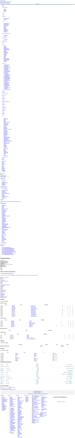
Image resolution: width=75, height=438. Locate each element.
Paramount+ (5, 128)
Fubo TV (27, 397)
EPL (2, 165)
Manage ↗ (3, 178)
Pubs (42, 403)
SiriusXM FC (2, 286)
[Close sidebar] (0, 256)
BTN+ (5, 141)
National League (2, 291)
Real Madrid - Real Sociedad (35, 397)
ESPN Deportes (6, 124)
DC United (6, 73)
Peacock (5, 136)
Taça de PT (3, 170)
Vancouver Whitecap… (7, 78)
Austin (12, 432)
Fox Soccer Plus (6, 123)
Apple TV (5, 127)
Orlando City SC (13, 414)
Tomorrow (5, 9)
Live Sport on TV (44, 408)
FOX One (5, 146)
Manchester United (12, 399)
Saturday (5, 10)
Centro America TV (6, 143)
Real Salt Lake (6, 83)
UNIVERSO (4, 220)
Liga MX (3, 191)
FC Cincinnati (6, 69)
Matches (3, 5)
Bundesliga (3, 195)
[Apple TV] (9, 201)
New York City (13, 412)
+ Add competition (4, 188)
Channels (3, 92)
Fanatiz (5, 118)
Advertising (43, 399)
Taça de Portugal (6, 30)
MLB (42, 410)
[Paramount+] (13, 201)
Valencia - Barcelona (37, 417)
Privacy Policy (6, 389)
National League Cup (3, 297)
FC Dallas (5, 81)
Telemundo (3, 219)
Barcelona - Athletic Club (35, 399)
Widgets (43, 398)
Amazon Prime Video (7, 137)
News (3, 158)
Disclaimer (43, 400)
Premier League (6, 25)
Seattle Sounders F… (8, 87)
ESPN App (8, 284)
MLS (3, 164)
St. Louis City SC (6, 82)
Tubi (4, 154)
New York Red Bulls (7, 71)
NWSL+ (5, 150)
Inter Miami (12, 408)
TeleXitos (5, 153)
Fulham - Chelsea (37, 396)
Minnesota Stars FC (7, 85)
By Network (2, 277)
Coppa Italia (5, 31)
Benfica (5, 56)
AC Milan (5, 55)
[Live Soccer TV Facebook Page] (36, 419)
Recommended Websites (44, 404)
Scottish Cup (31, 324)
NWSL (5, 19)
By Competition (6, 277)
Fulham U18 (13, 314)
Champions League (6, 23)
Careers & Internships (45, 401)
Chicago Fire (6, 67)
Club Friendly (6, 39)
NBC (4, 121)
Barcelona (5, 51)
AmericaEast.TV (6, 138)
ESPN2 (3, 209)
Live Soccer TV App (44, 397)
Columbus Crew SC (7, 76)
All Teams (3, 90)
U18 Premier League (34, 314)
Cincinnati (12, 411)
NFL (44, 409)
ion (2, 234)
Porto (4, 57)
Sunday (5, 11)
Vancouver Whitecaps (11, 421)
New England (12, 410)
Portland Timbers (6, 84)
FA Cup (1, 283)
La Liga (5, 26)
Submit (10, 387)
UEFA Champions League (5, 193)
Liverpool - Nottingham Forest (35, 402)
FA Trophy (1, 295)
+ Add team (3, 180)
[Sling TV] (5, 201)
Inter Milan (5, 54)
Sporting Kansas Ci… (8, 89)
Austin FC (6, 88)
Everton (5, 50)
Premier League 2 (33, 307)
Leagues (3, 14)
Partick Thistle (14, 308)
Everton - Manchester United (34, 416)
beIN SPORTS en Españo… (8, 129)
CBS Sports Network (7, 122)
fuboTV (3, 216)
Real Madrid (11, 401)
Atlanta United (13, 416)
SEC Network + (6, 152)
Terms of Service (11, 389)
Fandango (5, 145)
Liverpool (5, 47)
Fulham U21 (13, 307)
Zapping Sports (6, 155)
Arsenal (5, 45)
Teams (3, 42)
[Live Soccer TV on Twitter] (36, 421)
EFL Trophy (31, 325)
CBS (4, 119)
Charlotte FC (6, 68)
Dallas (11, 424)
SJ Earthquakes (13, 423)
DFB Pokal (3, 171)
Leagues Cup (6, 35)
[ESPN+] (19, 201)
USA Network (6, 131)
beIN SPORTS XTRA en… (20, 421)
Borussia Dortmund (6, 59)
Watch (1, 267)
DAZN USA (5, 132)
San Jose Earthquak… (7, 80)
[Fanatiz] (16, 201)
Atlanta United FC (7, 74)
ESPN (5, 120)
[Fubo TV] (2, 201)
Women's (3, 159)
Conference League (6, 24)
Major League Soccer (7, 18)
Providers (43, 402)
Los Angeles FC (6, 79)
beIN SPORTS (4, 205)
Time (5, 175)
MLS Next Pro (6, 148)
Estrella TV (5, 144)
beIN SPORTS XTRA (7, 140)
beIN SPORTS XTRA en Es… (6, 227)
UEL (3, 161)
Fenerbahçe (5, 60)
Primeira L (3, 169)
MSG (4, 149)
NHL (46, 409)
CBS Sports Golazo (6, 142)
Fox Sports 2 (5, 126)
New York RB (12, 413)
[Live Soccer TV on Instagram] (44, 416)
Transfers (1, 269)
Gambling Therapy (62, 396)
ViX (2, 241)
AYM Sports (5, 139)
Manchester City (6, 48)
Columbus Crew (13, 419)
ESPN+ (3, 212)
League (2, 175)
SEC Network (4, 238)
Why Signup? (13, 387)
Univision (5, 135)
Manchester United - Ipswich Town (35, 407)
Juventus (5, 53)
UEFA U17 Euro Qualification (31, 338)
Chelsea (5, 46)
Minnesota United (13, 428)
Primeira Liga (6, 29)
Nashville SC (6, 65)
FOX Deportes (6, 134)
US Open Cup (4, 397)
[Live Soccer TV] (3, 0)
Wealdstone (13, 275)
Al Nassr (5, 61)
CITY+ (3, 230)
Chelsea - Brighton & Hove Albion (36, 403)
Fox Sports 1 (5, 125)
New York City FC (7, 70)
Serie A (5, 27)
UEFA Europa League (5, 196)
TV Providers (26, 395)
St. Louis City (12, 425)
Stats (1, 268)
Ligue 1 (5, 28)
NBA (42, 409)
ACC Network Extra (5, 223)
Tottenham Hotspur (6, 49)
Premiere (3, 237)
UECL (3, 162)
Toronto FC (6, 72)
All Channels (4, 157)
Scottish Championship (34, 308)
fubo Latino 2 (6, 147)
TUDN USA (5, 130)
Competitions (2, 395)
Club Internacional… (7, 66)
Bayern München (6, 58)
